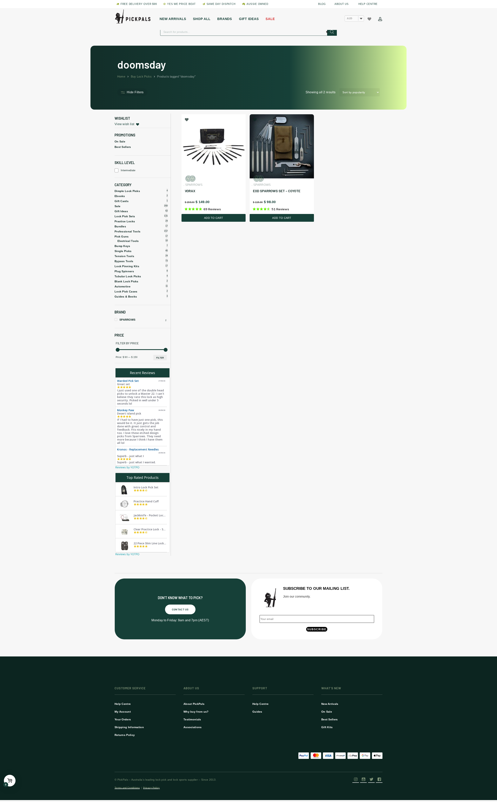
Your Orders (123, 719)
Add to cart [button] (213, 217)
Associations (192, 727)
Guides (257, 711)
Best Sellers (123, 146)
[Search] (332, 32)
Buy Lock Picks (141, 76)
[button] (180, 609)
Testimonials (192, 719)
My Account (123, 711)
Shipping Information (129, 727)
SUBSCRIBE (316, 629)
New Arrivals (329, 703)
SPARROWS (127, 319)
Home (121, 76)
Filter (160, 357)
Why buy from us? (196, 711)
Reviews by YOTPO (127, 467)
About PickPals (193, 703)
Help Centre (123, 703)
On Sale (120, 141)
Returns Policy (125, 735)
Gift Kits (327, 727)
